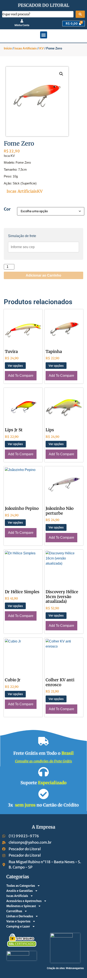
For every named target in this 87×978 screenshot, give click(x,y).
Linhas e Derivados (19, 916)
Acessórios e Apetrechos (24, 901)
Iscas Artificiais (25, 48)
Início (8, 48)
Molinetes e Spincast (21, 906)
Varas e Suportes (18, 921)
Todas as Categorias (20, 886)
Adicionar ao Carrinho (43, 275)
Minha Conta (22, 25)
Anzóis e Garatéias (19, 891)
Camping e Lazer (18, 926)
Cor (7, 209)
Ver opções (15, 365)
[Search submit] (80, 14)
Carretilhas (14, 911)
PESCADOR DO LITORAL (43, 5)
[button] (43, 34)
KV (41, 48)
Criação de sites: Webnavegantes (65, 968)
